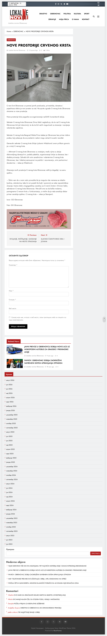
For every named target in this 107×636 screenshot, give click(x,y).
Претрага (10, 549)
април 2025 (10, 449)
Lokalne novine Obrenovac (17, 50)
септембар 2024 (12, 479)
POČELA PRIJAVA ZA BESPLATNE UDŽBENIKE (29, 603)
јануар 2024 (10, 514)
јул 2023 (9, 540)
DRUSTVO (43, 13)
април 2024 (10, 501)
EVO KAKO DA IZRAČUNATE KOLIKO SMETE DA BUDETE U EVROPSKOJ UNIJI (40, 595)
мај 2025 (9, 445)
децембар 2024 (11, 466)
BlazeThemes (58, 631)
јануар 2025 (10, 462)
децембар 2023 (11, 518)
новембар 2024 (11, 471)
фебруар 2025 (11, 458)
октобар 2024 (11, 475)
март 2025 (9, 453)
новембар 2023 (11, 522)
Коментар (13, 265)
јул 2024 (9, 488)
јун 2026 (9, 389)
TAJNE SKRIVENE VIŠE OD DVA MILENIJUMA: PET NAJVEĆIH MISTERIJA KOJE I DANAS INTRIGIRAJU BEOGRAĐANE (47, 566)
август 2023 (10, 535)
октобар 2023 (11, 527)
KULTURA (77, 13)
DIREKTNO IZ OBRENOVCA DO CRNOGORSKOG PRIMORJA (40, 608)
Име (11, 291)
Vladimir (11, 595)
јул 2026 (9, 384)
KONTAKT (85, 19)
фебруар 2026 (11, 406)
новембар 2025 (11, 419)
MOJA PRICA (64, 19)
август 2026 (10, 380)
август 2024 (10, 484)
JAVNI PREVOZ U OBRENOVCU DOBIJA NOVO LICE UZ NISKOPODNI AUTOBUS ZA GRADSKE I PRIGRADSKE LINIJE (47, 349)
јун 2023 (9, 544)
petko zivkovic (13, 612)
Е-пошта (12, 299)
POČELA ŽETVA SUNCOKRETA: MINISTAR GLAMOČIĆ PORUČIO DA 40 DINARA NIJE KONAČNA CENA (43, 583)
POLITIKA (67, 13)
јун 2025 (9, 440)
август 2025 (10, 432)
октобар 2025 (11, 423)
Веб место (12, 308)
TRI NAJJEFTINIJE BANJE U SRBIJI (29, 612)
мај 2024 (9, 497)
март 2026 (9, 402)
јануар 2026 (10, 410)
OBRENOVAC (55, 13)
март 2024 (9, 505)
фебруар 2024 (11, 509)
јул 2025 (9, 436)
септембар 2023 (11, 531)
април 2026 (10, 397)
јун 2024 (9, 492)
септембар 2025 (11, 428)
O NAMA (75, 19)
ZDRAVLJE (52, 19)
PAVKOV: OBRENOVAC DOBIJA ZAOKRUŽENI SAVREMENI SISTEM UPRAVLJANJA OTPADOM (43, 361)
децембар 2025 (11, 415)
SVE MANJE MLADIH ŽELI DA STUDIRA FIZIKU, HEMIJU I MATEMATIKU (36, 599)
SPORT (86, 13)
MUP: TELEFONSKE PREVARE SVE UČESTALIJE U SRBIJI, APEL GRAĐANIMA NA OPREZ (37, 579)
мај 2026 (9, 393)
